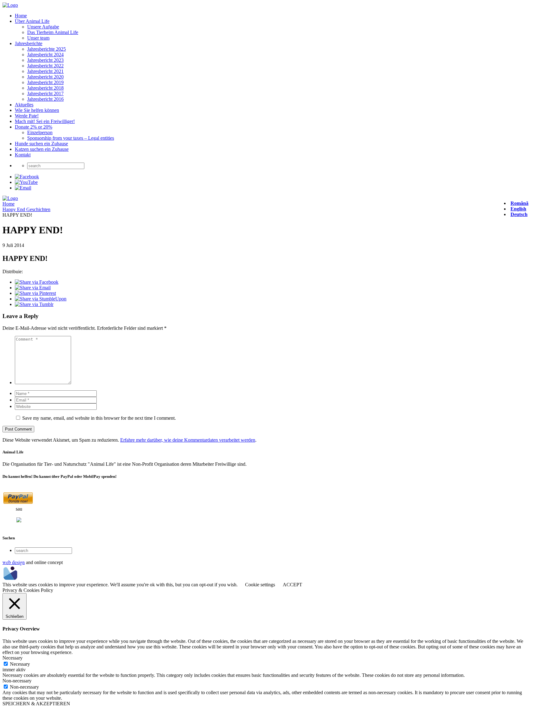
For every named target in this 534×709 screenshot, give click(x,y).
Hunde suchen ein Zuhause (41, 143)
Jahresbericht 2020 (45, 76)
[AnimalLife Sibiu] (10, 5)
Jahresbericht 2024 (45, 54)
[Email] (23, 187)
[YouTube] (26, 182)
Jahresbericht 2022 (45, 65)
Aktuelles (24, 104)
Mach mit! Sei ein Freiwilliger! (45, 121)
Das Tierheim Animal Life (52, 32)
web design (13, 562)
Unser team (38, 37)
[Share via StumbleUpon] (40, 298)
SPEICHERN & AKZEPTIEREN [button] (36, 703)
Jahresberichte (28, 43)
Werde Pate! (27, 115)
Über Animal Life (32, 21)
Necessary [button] (12, 657)
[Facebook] (27, 176)
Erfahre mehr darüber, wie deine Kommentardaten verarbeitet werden (187, 440)
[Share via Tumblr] (34, 304)
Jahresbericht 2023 (45, 60)
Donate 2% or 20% (33, 126)
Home (21, 15)
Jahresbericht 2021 (45, 71)
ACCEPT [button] (292, 584)
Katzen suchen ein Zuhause (42, 149)
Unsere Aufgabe (43, 26)
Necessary (20, 664)
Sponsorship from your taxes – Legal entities (70, 138)
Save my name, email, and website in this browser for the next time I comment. (99, 418)
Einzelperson (40, 132)
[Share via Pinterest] (35, 293)
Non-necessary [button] (17, 680)
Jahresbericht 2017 (45, 93)
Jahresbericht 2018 (45, 88)
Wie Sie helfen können (37, 110)
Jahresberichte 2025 (46, 49)
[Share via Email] (33, 287)
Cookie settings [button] (260, 584)
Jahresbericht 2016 (45, 99)
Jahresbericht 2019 (45, 82)
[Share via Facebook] (36, 282)
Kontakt (23, 154)
